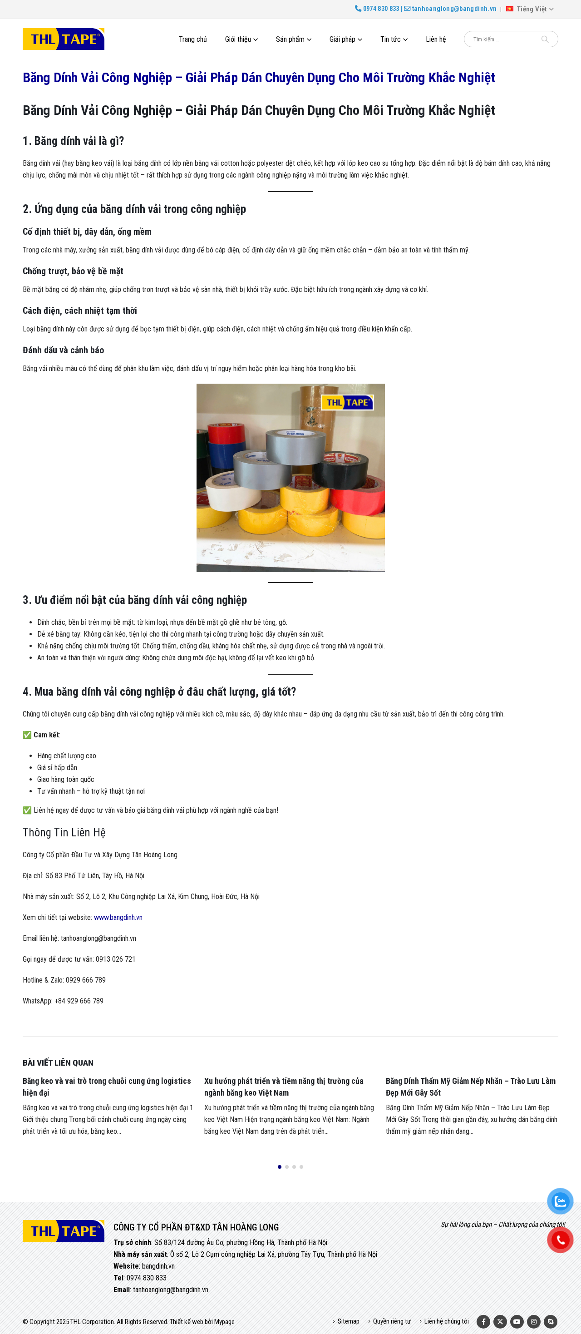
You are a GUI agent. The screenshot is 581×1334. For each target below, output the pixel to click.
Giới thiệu (238, 39)
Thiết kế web (186, 1322)
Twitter (500, 1322)
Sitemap (348, 1321)
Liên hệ (436, 39)
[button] (279, 1167)
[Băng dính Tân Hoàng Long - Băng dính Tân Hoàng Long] (63, 39)
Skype (550, 1322)
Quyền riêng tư (392, 1321)
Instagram (534, 1322)
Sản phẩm (290, 39)
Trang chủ (193, 39)
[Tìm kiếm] (545, 39)
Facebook (483, 1322)
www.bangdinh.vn (118, 917)
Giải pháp (342, 39)
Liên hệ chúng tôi (446, 1321)
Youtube (517, 1322)
